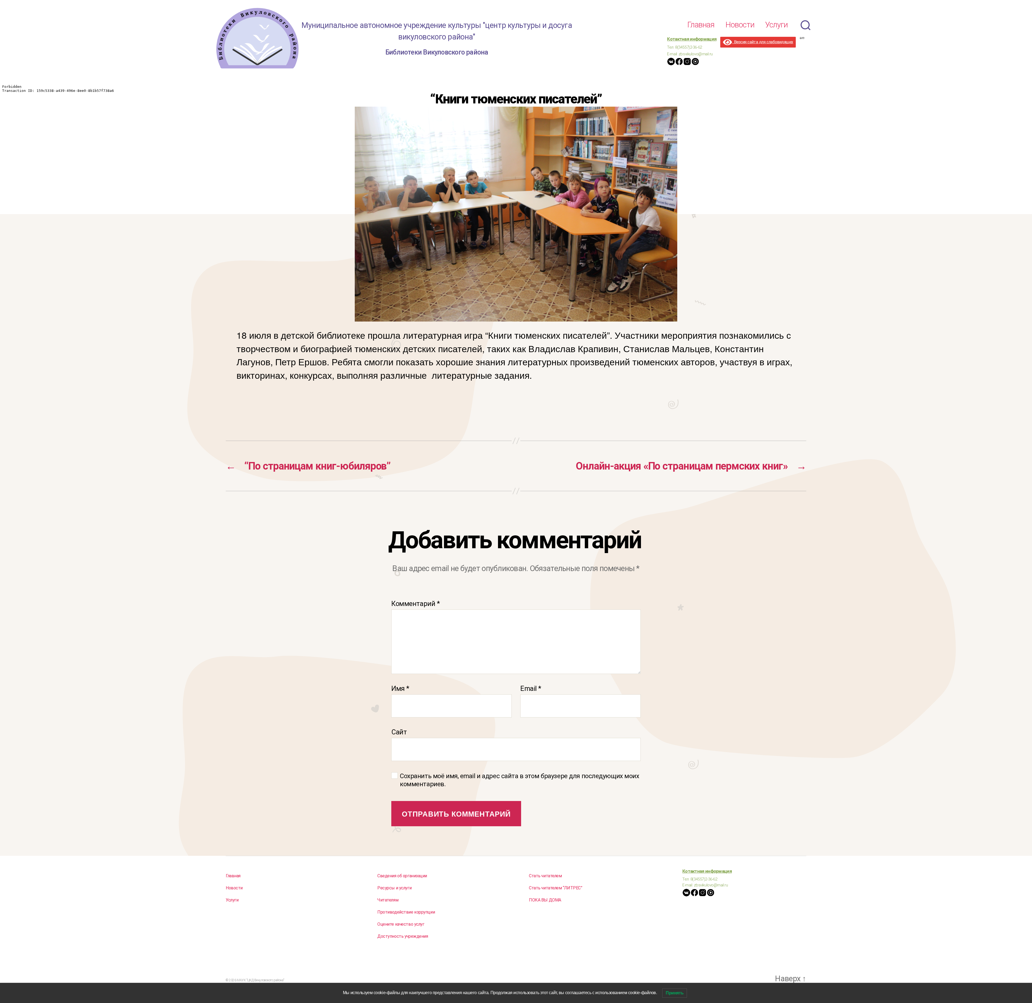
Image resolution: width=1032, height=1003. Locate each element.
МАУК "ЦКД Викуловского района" (260, 980)
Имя (400, 688)
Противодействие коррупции (406, 912)
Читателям (387, 900)
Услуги (776, 24)
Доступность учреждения (402, 936)
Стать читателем (545, 875)
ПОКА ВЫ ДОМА (545, 900)
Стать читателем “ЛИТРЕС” (555, 887)
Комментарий (415, 603)
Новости (739, 24)
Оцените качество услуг (400, 924)
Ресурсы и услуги (394, 887)
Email (530, 688)
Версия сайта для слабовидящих (762, 41)
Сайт (399, 732)
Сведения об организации (402, 875)
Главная (700, 24)
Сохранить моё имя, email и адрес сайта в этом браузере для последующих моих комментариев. (519, 780)
